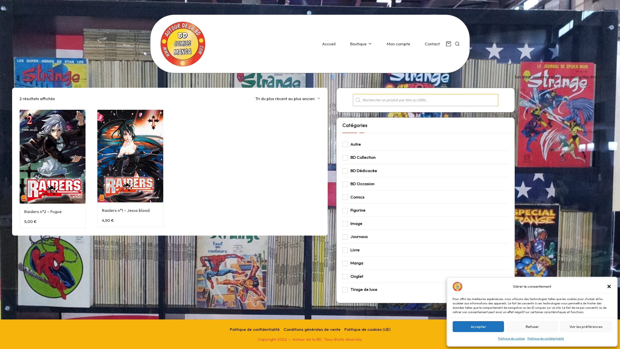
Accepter (478, 326)
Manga (356, 262)
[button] (609, 286)
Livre (355, 249)
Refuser (532, 326)
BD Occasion (362, 183)
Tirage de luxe (363, 289)
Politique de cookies (511, 338)
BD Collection (363, 157)
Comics (357, 196)
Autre (355, 144)
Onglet (356, 276)
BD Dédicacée (363, 170)
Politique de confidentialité (545, 338)
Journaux (359, 236)
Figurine (357, 210)
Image (356, 223)
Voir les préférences (586, 326)
